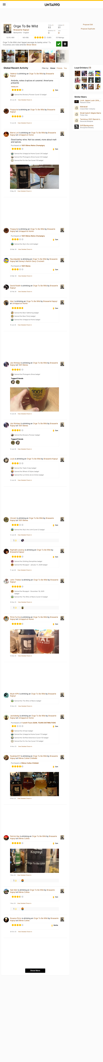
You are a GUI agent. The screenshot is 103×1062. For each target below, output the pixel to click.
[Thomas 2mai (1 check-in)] (91, 73)
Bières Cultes (23, 838)
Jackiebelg (14, 716)
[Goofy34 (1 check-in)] (84, 80)
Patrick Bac (15, 836)
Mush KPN (14, 694)
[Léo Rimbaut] (22, 540)
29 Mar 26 (13, 249)
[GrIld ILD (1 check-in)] (91, 80)
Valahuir (13, 74)
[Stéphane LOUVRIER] (22, 607)
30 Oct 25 (13, 931)
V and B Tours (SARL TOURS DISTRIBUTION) (38, 723)
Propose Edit (88, 24)
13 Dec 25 (13, 656)
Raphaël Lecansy (17, 550)
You (65, 68)
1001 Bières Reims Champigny (33, 145)
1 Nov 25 (13, 875)
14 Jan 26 (13, 414)
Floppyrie (14, 110)
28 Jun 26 (13, 100)
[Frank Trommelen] (22, 880)
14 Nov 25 (13, 746)
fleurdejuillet (15, 259)
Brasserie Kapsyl (21, 30)
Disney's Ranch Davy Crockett (31, 261)
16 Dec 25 (13, 602)
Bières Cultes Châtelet (27, 758)
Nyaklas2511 (15, 756)
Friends (59, 68)
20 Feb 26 (13, 291)
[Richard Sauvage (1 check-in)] (77, 87)
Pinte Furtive (15, 617)
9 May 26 (13, 191)
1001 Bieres (25, 266)
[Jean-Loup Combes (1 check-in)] (98, 87)
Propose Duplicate (88, 29)
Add (65, 44)
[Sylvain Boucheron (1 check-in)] (84, 87)
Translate (14, 86)
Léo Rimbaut (15, 363)
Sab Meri (14, 890)
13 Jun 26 (13, 123)
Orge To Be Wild (36, 74)
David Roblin (15, 286)
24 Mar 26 (13, 276)
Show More (31, 45)
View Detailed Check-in (25, 100)
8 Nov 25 (13, 798)
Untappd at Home (26, 135)
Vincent (13, 518)
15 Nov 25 (13, 706)
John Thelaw (15, 580)
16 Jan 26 (13, 325)
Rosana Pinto (15, 918)
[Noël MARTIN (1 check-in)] (91, 87)
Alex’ (12, 301)
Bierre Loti (14, 133)
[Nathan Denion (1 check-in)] (77, 80)
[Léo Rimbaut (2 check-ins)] (84, 73)
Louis (12, 459)
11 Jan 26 (13, 570)
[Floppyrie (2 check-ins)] (77, 73)
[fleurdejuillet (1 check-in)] (98, 73)
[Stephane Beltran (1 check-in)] (98, 80)
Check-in (58, 44)
